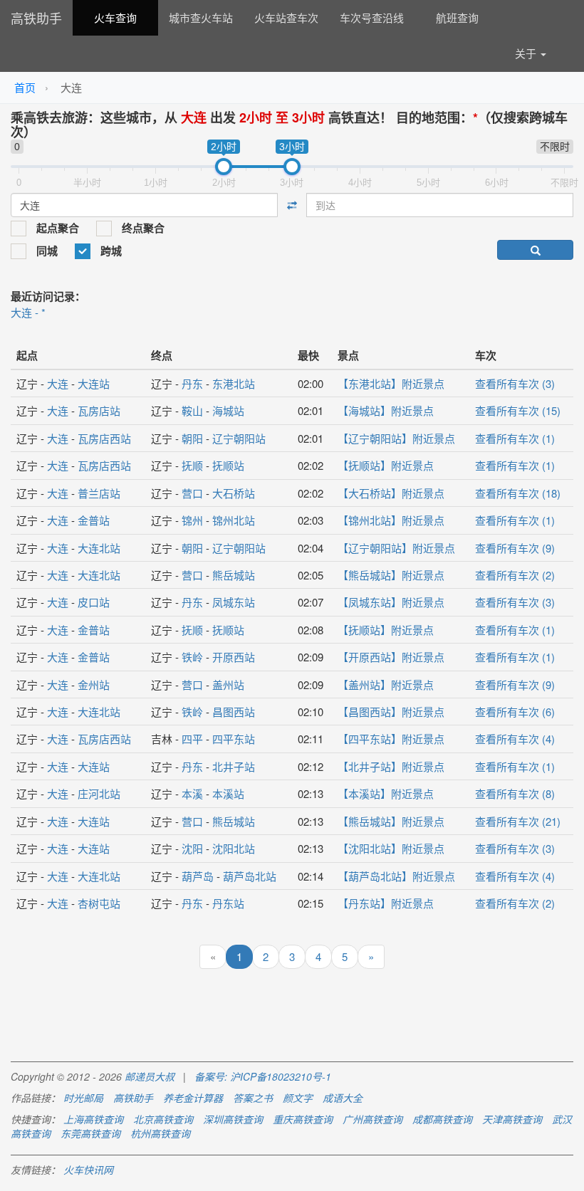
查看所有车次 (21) (517, 821)
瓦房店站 (99, 410)
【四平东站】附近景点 (391, 738)
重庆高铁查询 (303, 1119)
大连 (57, 383)
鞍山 (192, 410)
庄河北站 (99, 793)
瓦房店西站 (104, 438)
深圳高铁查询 (233, 1119)
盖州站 (228, 684)
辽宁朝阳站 (239, 438)
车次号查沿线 (372, 17)
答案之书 (253, 1098)
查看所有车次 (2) (515, 574)
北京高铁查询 (163, 1119)
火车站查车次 (286, 17)
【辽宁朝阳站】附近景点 (396, 438)
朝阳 (192, 438)
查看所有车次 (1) (515, 438)
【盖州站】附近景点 (386, 684)
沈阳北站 (233, 848)
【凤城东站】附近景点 (391, 601)
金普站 (94, 520)
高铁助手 (36, 18)
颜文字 (298, 1098)
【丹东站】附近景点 (386, 903)
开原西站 (233, 656)
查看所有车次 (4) (515, 738)
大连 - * (28, 312)
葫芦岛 (198, 876)
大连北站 (99, 547)
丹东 (192, 383)
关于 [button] (527, 53)
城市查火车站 (201, 17)
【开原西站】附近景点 (391, 656)
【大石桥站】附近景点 (391, 493)
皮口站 (94, 601)
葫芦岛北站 (249, 876)
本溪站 (228, 793)
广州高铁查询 (372, 1119)
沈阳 (192, 848)
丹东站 (228, 903)
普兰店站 (99, 493)
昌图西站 (233, 711)
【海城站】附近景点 (386, 410)
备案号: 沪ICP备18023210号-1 (262, 1076)
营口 (192, 493)
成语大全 (343, 1098)
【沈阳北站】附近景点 (391, 848)
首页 (25, 87)
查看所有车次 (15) (517, 410)
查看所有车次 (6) (515, 711)
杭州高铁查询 (160, 1133)
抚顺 (192, 465)
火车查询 (115, 17)
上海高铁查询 (93, 1119)
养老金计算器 (193, 1098)
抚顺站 (228, 465)
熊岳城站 (233, 574)
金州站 (94, 684)
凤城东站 (233, 601)
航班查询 (457, 17)
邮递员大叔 (149, 1076)
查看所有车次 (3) (515, 383)
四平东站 (233, 738)
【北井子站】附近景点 (391, 766)
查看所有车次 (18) (517, 493)
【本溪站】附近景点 (386, 793)
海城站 (228, 410)
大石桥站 (233, 493)
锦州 (192, 520)
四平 (192, 738)
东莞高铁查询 (90, 1133)
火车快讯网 (88, 1170)
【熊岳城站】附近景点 (391, 574)
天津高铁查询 (512, 1119)
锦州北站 (233, 520)
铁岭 (192, 656)
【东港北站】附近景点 (391, 383)
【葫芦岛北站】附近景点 (396, 876)
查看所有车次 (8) (515, 793)
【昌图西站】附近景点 (391, 711)
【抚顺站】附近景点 (386, 465)
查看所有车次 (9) (515, 547)
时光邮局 (83, 1098)
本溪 (192, 793)
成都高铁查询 (442, 1119)
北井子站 (233, 766)
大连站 (94, 383)
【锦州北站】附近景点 (391, 520)
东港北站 (233, 383)
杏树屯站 (99, 903)
